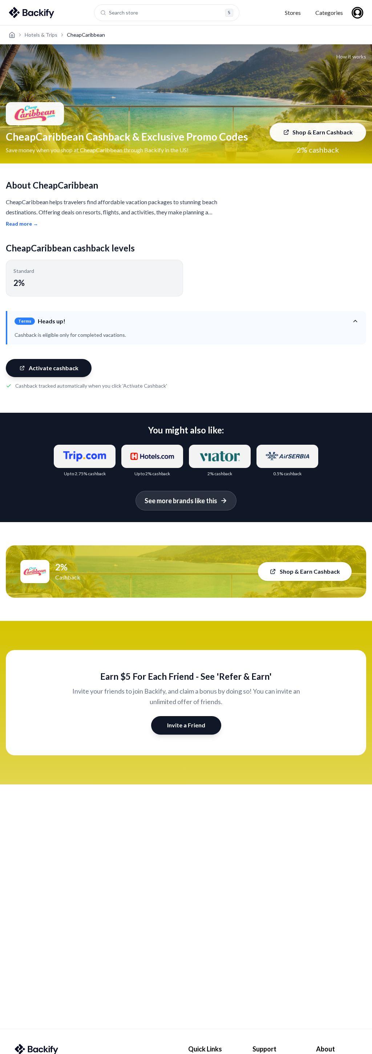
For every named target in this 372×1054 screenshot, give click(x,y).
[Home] (12, 35)
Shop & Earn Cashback (322, 132)
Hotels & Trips (41, 35)
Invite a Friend (186, 725)
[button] (186, 321)
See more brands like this (181, 501)
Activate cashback (53, 367)
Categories (329, 12)
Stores (293, 12)
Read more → (22, 224)
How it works (351, 56)
